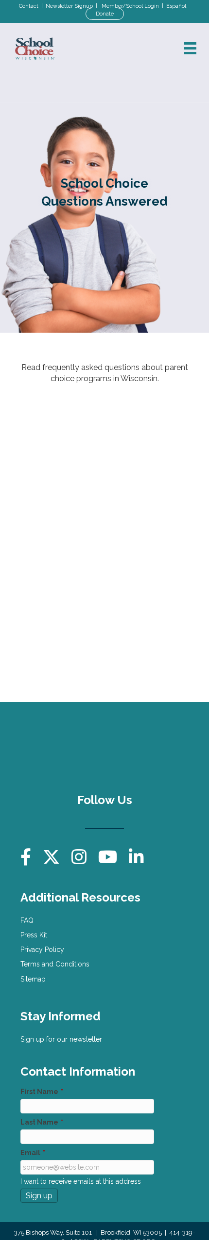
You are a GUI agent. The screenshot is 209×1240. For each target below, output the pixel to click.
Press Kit (33, 935)
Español (176, 6)
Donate (105, 14)
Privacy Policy (42, 949)
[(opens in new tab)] (152, 747)
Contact (28, 6)
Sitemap (33, 979)
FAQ (27, 920)
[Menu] (190, 48)
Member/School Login (130, 6)
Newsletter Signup (69, 6)
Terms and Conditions (54, 964)
